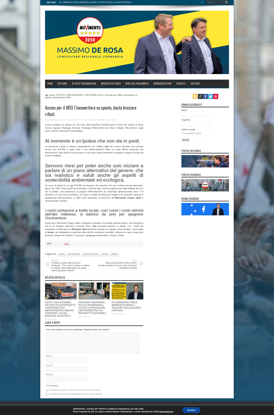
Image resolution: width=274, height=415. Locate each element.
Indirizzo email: (188, 129)
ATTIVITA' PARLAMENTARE (69, 95)
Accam (61, 254)
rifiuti (105, 254)
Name (48, 356)
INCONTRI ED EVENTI (111, 83)
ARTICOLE (195, 83)
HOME (50, 83)
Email (48, 365)
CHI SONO (62, 83)
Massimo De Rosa (91, 254)
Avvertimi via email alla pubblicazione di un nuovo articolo (75, 394)
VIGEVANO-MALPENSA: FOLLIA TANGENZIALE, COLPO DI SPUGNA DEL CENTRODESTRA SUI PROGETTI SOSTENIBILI (92, 307)
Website (49, 374)
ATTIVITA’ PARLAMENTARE (84, 83)
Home (51, 95)
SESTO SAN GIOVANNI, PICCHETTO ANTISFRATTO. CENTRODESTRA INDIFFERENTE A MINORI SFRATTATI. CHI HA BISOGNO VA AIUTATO (60, 309)
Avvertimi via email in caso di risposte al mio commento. (75, 390)
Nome (184, 110)
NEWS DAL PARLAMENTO (137, 83)
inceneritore (74, 254)
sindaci (114, 254)
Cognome (185, 120)
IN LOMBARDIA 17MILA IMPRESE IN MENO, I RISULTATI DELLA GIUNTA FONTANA (95, 2)
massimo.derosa (59, 120)
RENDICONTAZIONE (162, 83)
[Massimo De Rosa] (137, 71)
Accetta (191, 410)
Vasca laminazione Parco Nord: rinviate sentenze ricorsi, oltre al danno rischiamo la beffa (117, 264)
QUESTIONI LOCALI (94, 95)
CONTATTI (181, 83)
